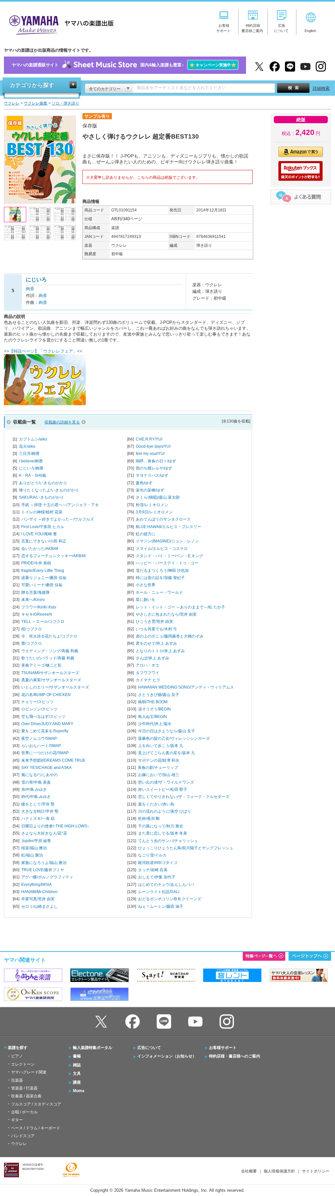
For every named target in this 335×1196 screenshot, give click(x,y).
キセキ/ (36, 614)
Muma (78, 1090)
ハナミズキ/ (38, 818)
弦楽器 (17, 1080)
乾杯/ (149, 818)
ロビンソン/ (39, 709)
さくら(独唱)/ (158, 497)
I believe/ (31, 461)
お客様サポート (223, 1047)
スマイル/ (162, 548)
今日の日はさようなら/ (166, 731)
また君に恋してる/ (162, 833)
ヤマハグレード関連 (28, 1072)
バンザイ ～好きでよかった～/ (57, 519)
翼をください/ (156, 804)
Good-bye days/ (153, 446)
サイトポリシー (315, 1171)
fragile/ (42, 570)
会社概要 (249, 1171)
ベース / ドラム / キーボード (35, 1128)
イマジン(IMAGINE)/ (167, 541)
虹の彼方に (145, 534)
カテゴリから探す (32, 85)
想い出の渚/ (166, 782)
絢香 (30, 288)
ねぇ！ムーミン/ (160, 906)
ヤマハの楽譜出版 (59, 24)
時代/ (36, 796)
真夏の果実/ (51, 680)
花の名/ (46, 694)
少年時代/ (154, 724)
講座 (77, 1082)
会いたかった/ (39, 548)
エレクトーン (23, 1064)
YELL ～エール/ (42, 621)
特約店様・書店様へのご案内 (234, 1056)
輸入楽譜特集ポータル (92, 1047)
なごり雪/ (152, 855)
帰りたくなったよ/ (49, 490)
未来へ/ (33, 599)
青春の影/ (158, 767)
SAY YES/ (46, 767)
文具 (77, 1073)
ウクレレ (19, 1143)
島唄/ (153, 702)
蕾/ (31, 643)
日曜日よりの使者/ (55, 826)
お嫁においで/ (158, 774)
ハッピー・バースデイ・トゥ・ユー (167, 563)
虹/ (32, 855)
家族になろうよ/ (43, 862)
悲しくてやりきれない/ (183, 796)
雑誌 (77, 1065)
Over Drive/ (47, 724)
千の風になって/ (160, 826)
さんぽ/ (152, 658)
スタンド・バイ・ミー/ (169, 556)
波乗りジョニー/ (43, 577)
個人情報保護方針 (279, 1171)
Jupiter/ (36, 841)
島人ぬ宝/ (152, 716)
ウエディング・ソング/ (49, 651)
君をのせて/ (156, 643)
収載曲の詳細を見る (62, 422)
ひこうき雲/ (154, 621)
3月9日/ (154, 512)
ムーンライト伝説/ (158, 891)
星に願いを (145, 599)
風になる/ (39, 774)
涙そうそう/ (154, 709)
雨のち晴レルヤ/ (154, 468)
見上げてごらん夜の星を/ (166, 753)
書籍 (77, 1056)
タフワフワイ (147, 673)
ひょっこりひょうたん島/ (185, 848)
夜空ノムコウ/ (39, 738)
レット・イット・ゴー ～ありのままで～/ (180, 607)
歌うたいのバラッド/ (47, 658)
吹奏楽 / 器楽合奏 (26, 1096)
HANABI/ (39, 891)
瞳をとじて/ (38, 804)
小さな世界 (145, 585)
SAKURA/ (41, 497)
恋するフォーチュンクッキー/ (53, 556)
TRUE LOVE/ (42, 870)
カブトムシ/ (33, 439)
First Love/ (42, 526)
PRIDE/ (36, 563)
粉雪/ (152, 505)
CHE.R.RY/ (149, 439)
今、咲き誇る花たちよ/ (49, 636)
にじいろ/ (31, 468)
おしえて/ (156, 877)
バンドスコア (23, 1136)
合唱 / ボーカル (24, 1112)
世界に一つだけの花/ (45, 753)
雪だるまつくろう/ (162, 570)
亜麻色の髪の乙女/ (174, 738)
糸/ (34, 789)
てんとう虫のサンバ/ (168, 841)
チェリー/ (37, 702)
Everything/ (36, 884)
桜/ (31, 629)
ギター (17, 1120)
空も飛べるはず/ (43, 716)
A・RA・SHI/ (32, 475)
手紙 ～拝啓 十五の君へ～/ (60, 505)
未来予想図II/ (53, 760)
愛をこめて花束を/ (44, 731)
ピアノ (17, 1056)
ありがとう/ (43, 483)
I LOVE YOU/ (39, 534)
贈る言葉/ (35, 592)
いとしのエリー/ (55, 687)
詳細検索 (321, 88)
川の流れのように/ (164, 811)
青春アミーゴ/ (41, 665)
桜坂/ (34, 848)
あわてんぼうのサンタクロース (163, 519)
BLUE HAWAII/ (168, 526)
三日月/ (29, 453)
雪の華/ (36, 782)
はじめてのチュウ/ (166, 884)
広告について (149, 1047)
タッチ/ (153, 870)
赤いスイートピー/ (162, 789)
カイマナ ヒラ (148, 680)
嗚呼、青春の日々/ (156, 461)
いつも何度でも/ (156, 629)
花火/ (27, 446)
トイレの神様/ (41, 512)
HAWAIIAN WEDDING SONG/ (186, 687)
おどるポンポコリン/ (169, 899)
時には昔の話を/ (160, 577)
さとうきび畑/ (158, 694)
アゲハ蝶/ (47, 877)
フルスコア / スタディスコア (36, 1104)
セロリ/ (39, 906)
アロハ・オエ (147, 665)
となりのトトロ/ (160, 651)
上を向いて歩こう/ (160, 745)
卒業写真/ (38, 899)
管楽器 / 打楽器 (24, 1088)
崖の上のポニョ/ (169, 636)
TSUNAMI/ (50, 673)
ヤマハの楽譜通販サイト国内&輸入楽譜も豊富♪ (124, 65)
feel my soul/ (150, 453)
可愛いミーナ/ (41, 585)
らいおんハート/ (41, 745)
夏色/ (144, 483)
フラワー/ (38, 607)
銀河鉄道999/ (157, 862)
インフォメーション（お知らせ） (166, 1056)
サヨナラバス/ (152, 475)
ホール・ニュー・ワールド (159, 592)
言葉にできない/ (43, 541)
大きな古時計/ (40, 811)
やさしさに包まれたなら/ (166, 614)
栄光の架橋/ (150, 490)
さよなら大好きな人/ (44, 833)
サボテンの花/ (158, 760)
